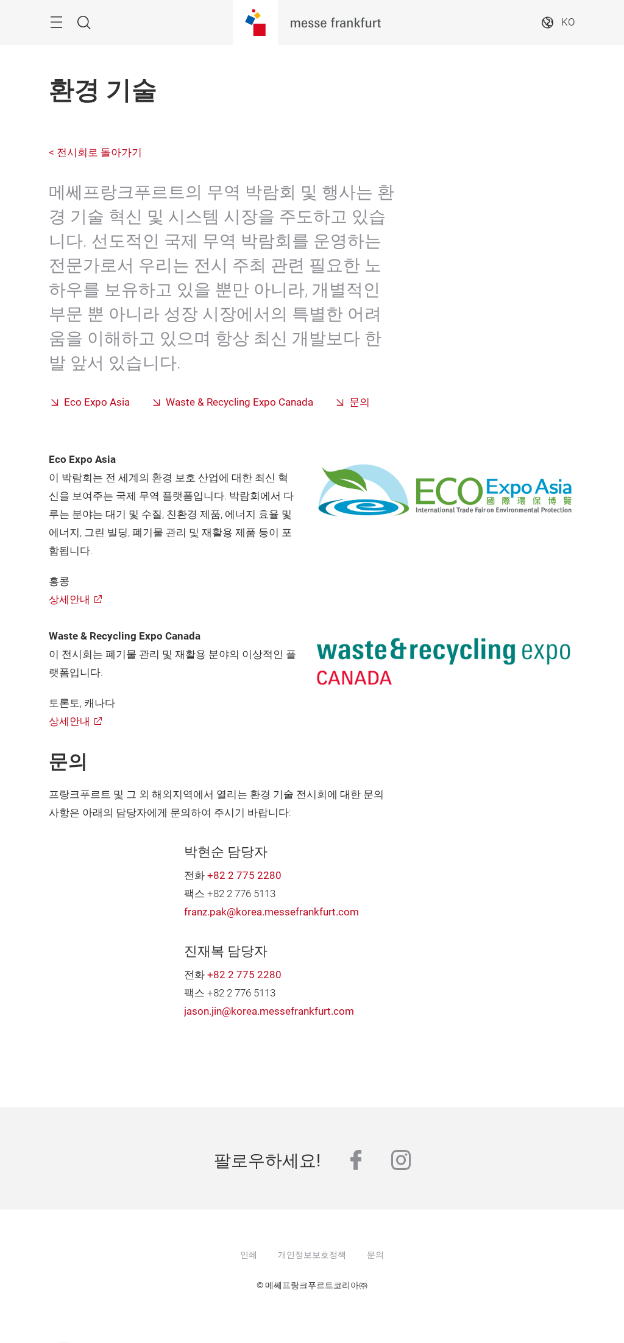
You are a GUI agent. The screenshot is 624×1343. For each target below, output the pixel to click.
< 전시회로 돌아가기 (95, 152)
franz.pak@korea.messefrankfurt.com (271, 912)
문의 (359, 402)
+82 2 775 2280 (244, 875)
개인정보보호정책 (312, 1255)
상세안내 (69, 599)
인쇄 (248, 1255)
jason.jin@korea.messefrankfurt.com (269, 1011)
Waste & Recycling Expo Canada (239, 402)
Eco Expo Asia (97, 402)
